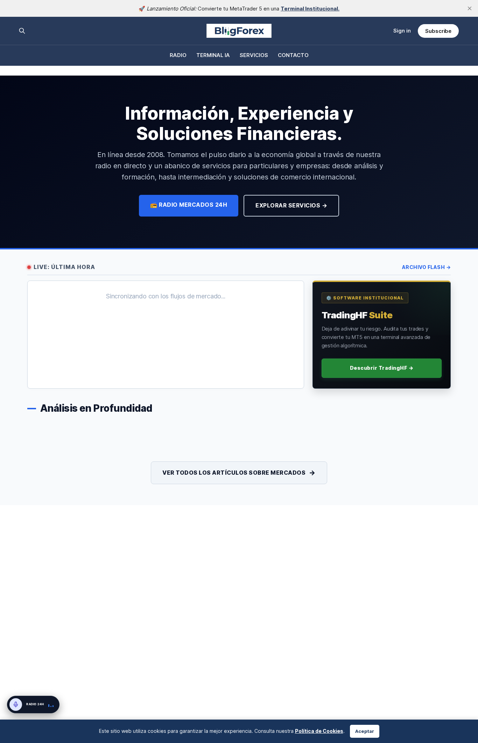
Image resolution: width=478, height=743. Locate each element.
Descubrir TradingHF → (382, 368)
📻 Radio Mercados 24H (188, 204)
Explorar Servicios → (291, 205)
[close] (469, 8)
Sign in (402, 30)
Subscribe (438, 31)
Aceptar (364, 731)
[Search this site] (22, 30)
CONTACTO (293, 55)
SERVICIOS (254, 55)
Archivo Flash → (426, 267)
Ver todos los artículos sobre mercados (239, 472)
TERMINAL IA (213, 55)
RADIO (178, 55)
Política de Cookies (319, 731)
